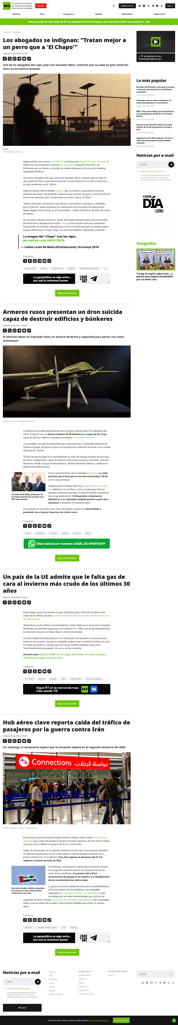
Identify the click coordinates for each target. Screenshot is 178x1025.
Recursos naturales (94, 679)
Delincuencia (30, 268)
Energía (42, 679)
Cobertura (83, 986)
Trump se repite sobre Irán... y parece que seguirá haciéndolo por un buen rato (154, 276)
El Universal (57, 161)
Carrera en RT (84, 990)
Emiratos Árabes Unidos (46, 927)
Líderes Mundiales (56, 994)
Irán (63, 927)
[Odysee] (151, 983)
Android (111, 975)
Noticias (16, 14)
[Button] (114, 6)
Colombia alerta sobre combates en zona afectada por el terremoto (153, 101)
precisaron (92, 473)
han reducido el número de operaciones (79, 893)
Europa (53, 679)
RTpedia (52, 990)
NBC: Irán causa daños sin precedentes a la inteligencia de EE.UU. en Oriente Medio (155, 114)
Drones (65, 533)
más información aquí (98, 1020)
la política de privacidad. (154, 171)
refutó (64, 223)
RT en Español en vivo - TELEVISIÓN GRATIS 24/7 (150, 58)
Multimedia (127, 14)
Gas (63, 679)
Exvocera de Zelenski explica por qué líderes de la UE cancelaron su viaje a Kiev (154, 127)
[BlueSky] (157, 6)
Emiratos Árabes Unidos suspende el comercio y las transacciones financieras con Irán (28, 890)
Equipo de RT (159, 14)
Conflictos (40, 533)
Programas (68, 14)
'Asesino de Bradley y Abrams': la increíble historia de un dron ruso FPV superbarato (28, 497)
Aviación (28, 927)
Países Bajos (76, 679)
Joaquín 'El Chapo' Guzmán (92, 161)
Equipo (81, 982)
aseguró (59, 190)
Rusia (88, 533)
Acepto (151, 171)
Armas (27, 533)
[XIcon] (148, 6)
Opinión (98, 14)
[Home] (7, 6)
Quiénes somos (85, 975)
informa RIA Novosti (83, 437)
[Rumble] (144, 6)
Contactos (83, 979)
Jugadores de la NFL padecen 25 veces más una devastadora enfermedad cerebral (154, 140)
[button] (155, 41)
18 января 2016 (88, 247)
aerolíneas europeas (62, 899)
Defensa (53, 533)
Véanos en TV (127, 5)
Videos (51, 983)
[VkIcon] (140, 6)
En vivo (41, 5)
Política (74, 927)
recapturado (67, 164)
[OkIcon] (161, 6)
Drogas (71, 268)
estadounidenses (84, 899)
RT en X (22, 1007)
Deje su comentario (67, 293)
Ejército (77, 533)
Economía (29, 679)
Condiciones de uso (86, 994)
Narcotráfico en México (89, 268)
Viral (42, 14)
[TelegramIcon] (153, 6)
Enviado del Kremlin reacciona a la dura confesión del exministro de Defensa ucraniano (155, 89)
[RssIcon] (173, 983)
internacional (57, 268)
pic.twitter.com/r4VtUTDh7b (43, 240)
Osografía (146, 243)
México (43, 268)
